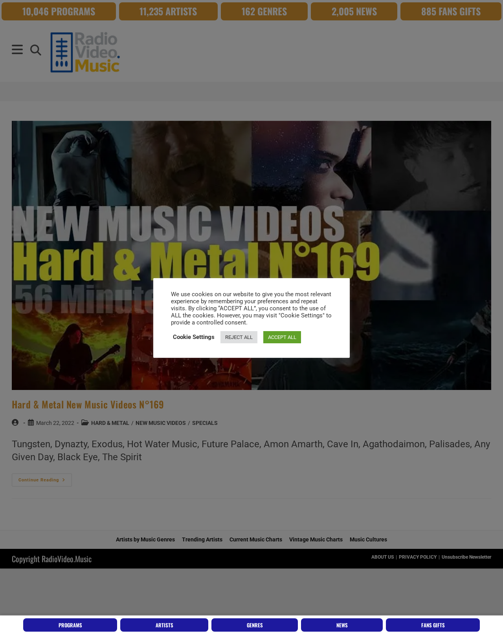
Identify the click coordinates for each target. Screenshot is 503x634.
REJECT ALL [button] (239, 337)
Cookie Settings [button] (194, 337)
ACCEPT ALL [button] (282, 337)
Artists (164, 625)
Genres (255, 625)
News (342, 625)
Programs (70, 625)
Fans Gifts (433, 625)
